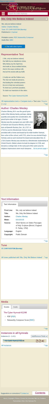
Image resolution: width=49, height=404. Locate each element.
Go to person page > (40, 148)
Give (23, 401)
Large (4, 104)
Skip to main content (7, 1)
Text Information (10, 204)
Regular (44, 101)
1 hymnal (14, 32)
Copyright (11, 398)
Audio (15, 307)
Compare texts (26, 101)
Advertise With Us (33, 398)
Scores (6, 307)
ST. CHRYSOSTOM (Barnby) (11, 248)
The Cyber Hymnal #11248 (18, 96)
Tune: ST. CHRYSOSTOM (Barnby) (14, 29)
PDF (15, 37)
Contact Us (24, 398)
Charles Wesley (22, 216)
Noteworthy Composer (26, 37)
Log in (34, 8)
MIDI (11, 40)
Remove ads (6, 5)
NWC (32, 320)
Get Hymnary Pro (31, 401)
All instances (6, 345)
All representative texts (10, 101)
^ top (46, 104)
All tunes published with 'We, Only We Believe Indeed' (21, 257)
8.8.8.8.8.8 (20, 220)
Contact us (25, 393)
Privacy (17, 398)
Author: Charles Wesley (10, 27)
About (5, 398)
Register (43, 8)
